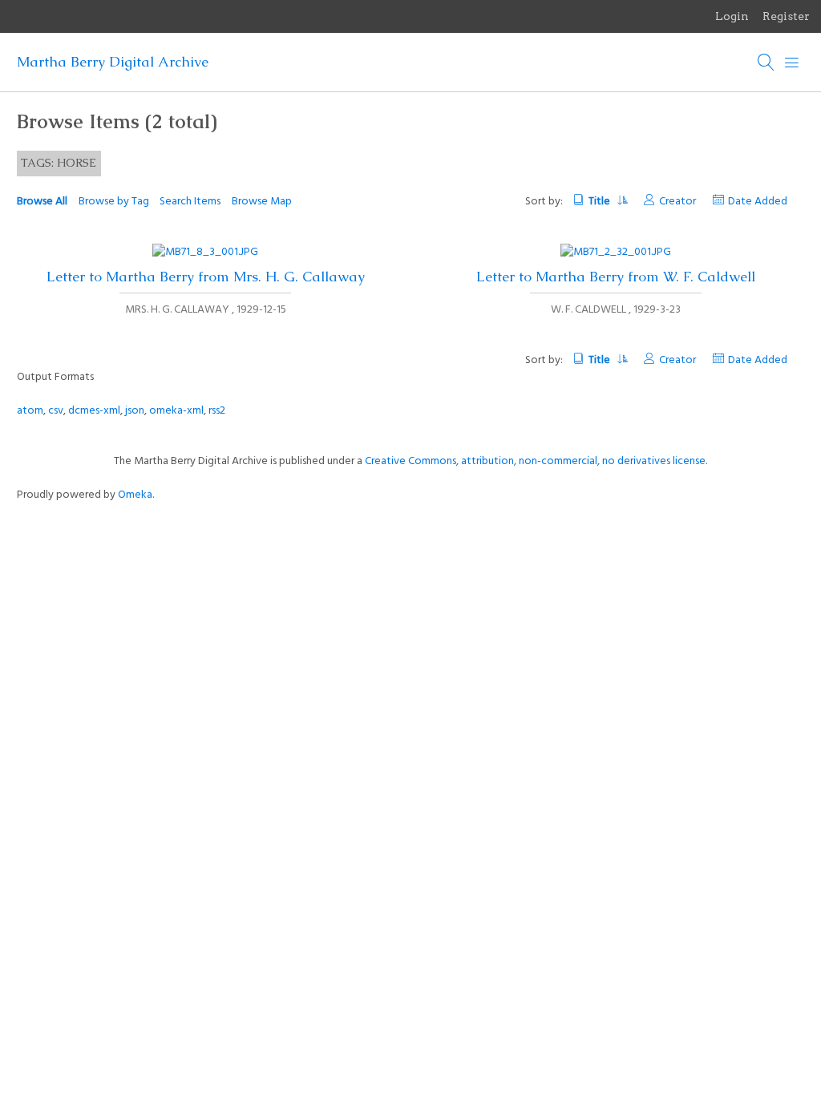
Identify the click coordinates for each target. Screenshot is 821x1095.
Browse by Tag (114, 201)
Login (732, 16)
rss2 (216, 411)
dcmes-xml (94, 411)
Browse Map (262, 201)
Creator (677, 201)
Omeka (135, 495)
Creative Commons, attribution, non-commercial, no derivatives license (535, 461)
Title (600, 201)
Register (786, 16)
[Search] (766, 62)
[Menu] (792, 62)
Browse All (42, 201)
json (134, 411)
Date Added (757, 201)
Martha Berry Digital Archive (112, 62)
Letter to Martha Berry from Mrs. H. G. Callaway (206, 276)
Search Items (190, 201)
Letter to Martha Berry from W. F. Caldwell (615, 276)
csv (55, 411)
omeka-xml (176, 411)
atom (30, 411)
